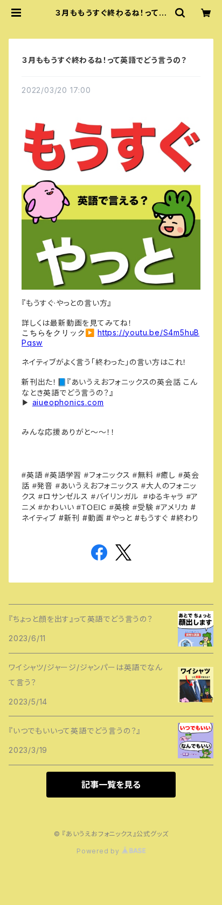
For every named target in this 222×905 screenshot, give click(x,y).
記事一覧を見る (111, 784)
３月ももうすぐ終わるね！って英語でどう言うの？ (104, 59)
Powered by (99, 851)
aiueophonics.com (68, 402)
